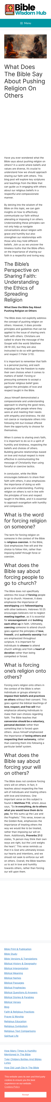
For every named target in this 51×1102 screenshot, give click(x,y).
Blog (6, 1007)
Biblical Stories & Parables (19, 997)
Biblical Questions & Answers (20, 992)
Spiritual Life (11, 1035)
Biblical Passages (14, 982)
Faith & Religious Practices (19, 1011)
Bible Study (10, 953)
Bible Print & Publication (17, 949)
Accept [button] (25, 1094)
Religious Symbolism (16, 1026)
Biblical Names (12, 978)
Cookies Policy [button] (12, 1087)
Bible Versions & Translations (20, 958)
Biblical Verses (12, 1002)
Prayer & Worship (14, 1016)
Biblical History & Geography (20, 963)
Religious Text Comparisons (20, 1031)
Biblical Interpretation (16, 968)
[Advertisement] (25, 129)
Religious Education (15, 1021)
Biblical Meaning (13, 973)
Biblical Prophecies (15, 987)
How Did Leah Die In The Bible (21, 1067)
